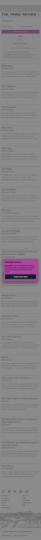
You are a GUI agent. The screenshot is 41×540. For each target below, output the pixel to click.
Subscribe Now (20, 276)
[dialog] (20, 270)
